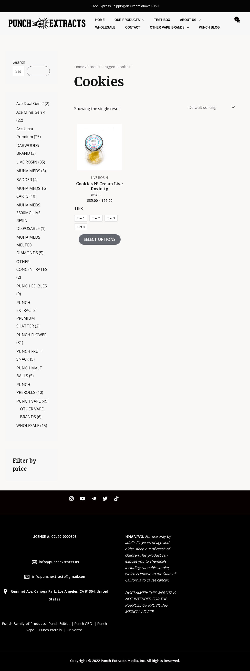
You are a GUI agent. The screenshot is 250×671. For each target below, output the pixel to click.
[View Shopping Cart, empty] (237, 24)
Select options (99, 239)
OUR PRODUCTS (127, 20)
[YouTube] (82, 498)
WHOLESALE (105, 27)
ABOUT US (188, 20)
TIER (78, 208)
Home (79, 66)
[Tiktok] (116, 498)
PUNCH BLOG (209, 27)
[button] (142, 20)
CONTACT (132, 27)
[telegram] (93, 498)
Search (19, 62)
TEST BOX (162, 20)
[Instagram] (71, 498)
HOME (100, 20)
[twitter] (105, 498)
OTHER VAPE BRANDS (167, 27)
